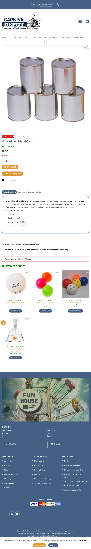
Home (5, 38)
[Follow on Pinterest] (11, 513)
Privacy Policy (58, 536)
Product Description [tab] (9, 192)
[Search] (33, 4)
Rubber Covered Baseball (15, 302)
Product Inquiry (12, 174)
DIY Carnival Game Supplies (75, 38)
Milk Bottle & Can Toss (25, 137)
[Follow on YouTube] (17, 513)
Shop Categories (20, 38)
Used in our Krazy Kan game (18, 226)
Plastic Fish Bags (15, 349)
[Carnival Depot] (21, 22)
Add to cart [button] (15, 311)
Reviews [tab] (39, 192)
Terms (50, 536)
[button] (80, 22)
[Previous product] (47, 41)
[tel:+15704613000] (58, 4)
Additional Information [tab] (26, 192)
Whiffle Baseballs (75, 302)
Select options (75, 311)
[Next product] (43, 41)
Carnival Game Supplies (45, 38)
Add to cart (10, 167)
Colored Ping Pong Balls (45, 302)
